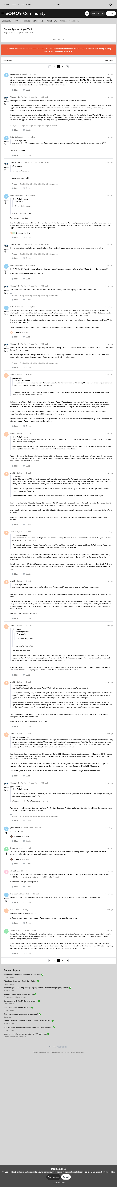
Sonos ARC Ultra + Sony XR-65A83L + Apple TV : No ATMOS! (27, 1021)
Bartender (14, 894)
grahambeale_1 (16, 828)
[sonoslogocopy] (58, 4)
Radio (28, 4)
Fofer (12, 137)
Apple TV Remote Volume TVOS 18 (17, 1007)
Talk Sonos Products (21, 20)
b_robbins (14, 848)
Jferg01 (13, 871)
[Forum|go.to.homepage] (25, 13)
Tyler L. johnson (16, 930)
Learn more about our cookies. (103, 1172)
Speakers (7, 1017)
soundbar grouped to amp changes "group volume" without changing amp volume (36, 988)
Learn (13, 4)
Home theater (9, 977)
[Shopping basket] (110, 4)
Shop (6, 4)
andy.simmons (15, 74)
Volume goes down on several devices (19, 994)
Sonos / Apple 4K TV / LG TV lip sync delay (20, 1001)
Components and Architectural (45, 20)
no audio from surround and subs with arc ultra (22, 974)
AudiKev (13, 374)
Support (21, 4)
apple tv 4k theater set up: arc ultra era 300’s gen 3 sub (25, 1034)
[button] (2, 13)
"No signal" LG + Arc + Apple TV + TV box (20, 981)
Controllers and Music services (15, 997)
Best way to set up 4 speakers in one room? (21, 1014)
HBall (12, 909)
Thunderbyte (15, 97)
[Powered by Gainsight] (58, 1047)
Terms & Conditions (41, 1052)
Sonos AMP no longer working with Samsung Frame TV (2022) (28, 1027)
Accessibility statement (74, 1052)
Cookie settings (57, 1052)
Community (6, 20)
